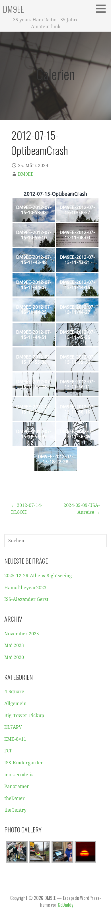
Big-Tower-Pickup (24, 715)
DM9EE (13, 9)
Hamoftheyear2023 (25, 587)
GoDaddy (65, 904)
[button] (102, 8)
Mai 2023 (14, 645)
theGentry (15, 810)
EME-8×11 (15, 739)
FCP (8, 751)
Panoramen (17, 786)
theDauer (14, 798)
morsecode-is (18, 774)
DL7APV (13, 727)
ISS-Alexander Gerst (26, 599)
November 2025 (21, 633)
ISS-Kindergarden (24, 762)
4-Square (14, 691)
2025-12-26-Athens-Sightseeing (38, 575)
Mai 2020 (14, 657)
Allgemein (15, 703)
